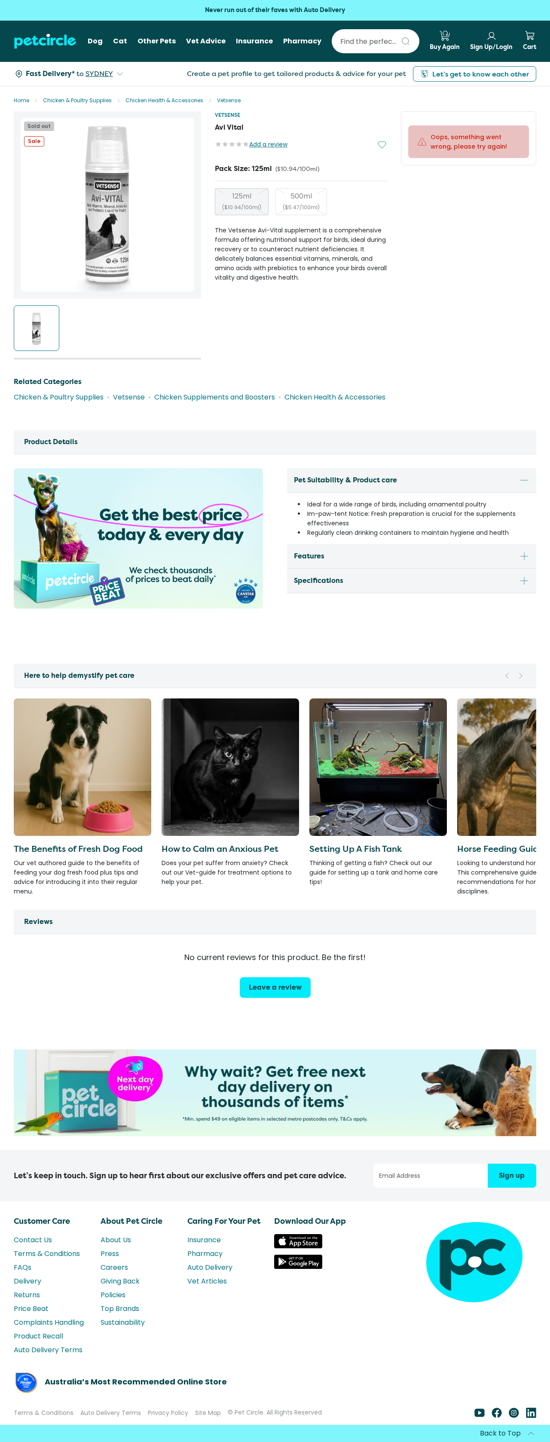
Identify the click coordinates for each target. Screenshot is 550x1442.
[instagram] (514, 1416)
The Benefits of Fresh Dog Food (78, 848)
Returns (27, 1295)
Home (21, 100)
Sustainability (123, 1322)
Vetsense (229, 100)
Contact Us (33, 1240)
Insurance (204, 1240)
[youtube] (479, 1416)
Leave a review (275, 987)
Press (110, 1254)
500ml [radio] (301, 201)
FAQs (22, 1267)
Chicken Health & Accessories (164, 100)
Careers (114, 1267)
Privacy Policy (168, 1412)
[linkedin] (531, 1416)
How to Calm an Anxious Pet (220, 848)
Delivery (27, 1281)
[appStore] (298, 1246)
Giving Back (120, 1281)
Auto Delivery (209, 1267)
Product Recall (38, 1336)
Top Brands (120, 1309)
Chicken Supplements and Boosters (214, 397)
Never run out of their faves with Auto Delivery (275, 10)
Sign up (512, 1175)
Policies (113, 1295)
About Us (116, 1240)
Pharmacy (205, 1254)
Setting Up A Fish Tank (355, 848)
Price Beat (31, 1309)
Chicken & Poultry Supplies (77, 100)
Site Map (208, 1412)
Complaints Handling (49, 1322)
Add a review (268, 144)
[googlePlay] (298, 1266)
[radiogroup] (301, 201)
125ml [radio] (241, 201)
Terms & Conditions (47, 1254)
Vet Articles (207, 1281)
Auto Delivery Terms (48, 1350)
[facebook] (497, 1416)
